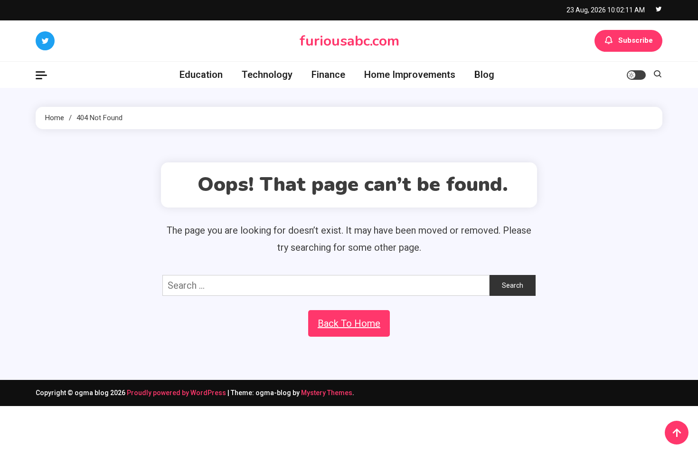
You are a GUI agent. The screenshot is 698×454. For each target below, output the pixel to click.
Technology (267, 74)
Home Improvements (409, 74)
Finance (328, 74)
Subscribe (635, 40)
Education (201, 74)
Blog (484, 74)
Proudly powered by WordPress (177, 393)
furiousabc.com (349, 41)
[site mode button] (636, 75)
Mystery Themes (326, 393)
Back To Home (349, 323)
